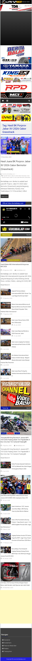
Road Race (10, 433)
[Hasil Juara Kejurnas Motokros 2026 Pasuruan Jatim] (6, 332)
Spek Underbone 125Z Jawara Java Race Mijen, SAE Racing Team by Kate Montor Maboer (20, 509)
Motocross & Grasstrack (13, 151)
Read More (5, 285)
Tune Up (17, 433)
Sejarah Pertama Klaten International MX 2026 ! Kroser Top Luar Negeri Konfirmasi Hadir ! (21, 293)
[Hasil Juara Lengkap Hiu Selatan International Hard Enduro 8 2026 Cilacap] (6, 343)
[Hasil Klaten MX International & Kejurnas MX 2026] (16, 250)
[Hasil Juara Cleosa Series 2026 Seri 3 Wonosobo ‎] (6, 321)
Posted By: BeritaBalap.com (8, 174)
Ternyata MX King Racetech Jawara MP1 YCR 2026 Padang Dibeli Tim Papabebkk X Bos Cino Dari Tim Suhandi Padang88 (15, 440)
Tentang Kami (8, 651)
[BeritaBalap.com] (3, 100)
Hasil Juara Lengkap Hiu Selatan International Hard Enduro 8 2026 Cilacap (21, 344)
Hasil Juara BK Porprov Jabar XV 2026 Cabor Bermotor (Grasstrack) (15, 165)
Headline (3, 151)
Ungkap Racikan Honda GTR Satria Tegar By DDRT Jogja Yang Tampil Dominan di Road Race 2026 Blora (21, 538)
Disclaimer (7, 640)
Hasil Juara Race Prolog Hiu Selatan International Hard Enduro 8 (21, 373)
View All (28, 235)
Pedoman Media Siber (10, 645)
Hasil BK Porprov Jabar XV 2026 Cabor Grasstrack (14, 175)
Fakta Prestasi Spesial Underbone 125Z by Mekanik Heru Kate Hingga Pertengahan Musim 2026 (21, 466)
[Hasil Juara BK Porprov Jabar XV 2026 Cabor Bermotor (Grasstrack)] (16, 145)
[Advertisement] (16, 28)
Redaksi (6, 648)
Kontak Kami (7, 643)
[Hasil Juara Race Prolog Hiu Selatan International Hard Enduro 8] (6, 372)
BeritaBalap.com (20, 270)
